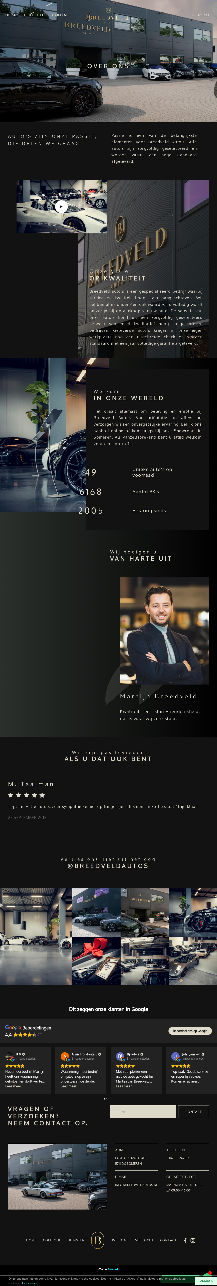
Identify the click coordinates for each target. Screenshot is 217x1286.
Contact (61, 15)
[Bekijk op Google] (9, 1056)
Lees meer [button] (13, 1086)
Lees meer (29, 1283)
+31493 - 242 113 (177, 1158)
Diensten (76, 1240)
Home (11, 15)
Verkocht (144, 1240)
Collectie (35, 15)
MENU (203, 15)
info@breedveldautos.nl (136, 1185)
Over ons (119, 1240)
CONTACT (193, 1112)
